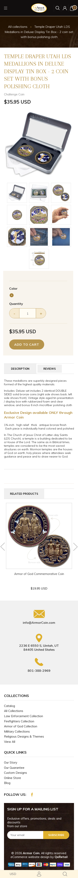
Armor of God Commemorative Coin (39, 574)
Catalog (9, 706)
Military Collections (17, 731)
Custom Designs (15, 773)
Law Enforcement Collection (23, 716)
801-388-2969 (39, 671)
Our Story (10, 762)
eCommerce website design (30, 857)
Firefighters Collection (19, 721)
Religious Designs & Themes (24, 736)
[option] (39, 145)
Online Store (12, 778)
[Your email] (38, 835)
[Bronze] (12, 295)
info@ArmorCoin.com (39, 623)
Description (20, 368)
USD (13, 874)
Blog (7, 783)
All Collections (13, 711)
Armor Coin (31, 853)
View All (9, 742)
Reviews (49, 368)
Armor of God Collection (20, 726)
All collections (17, 27)
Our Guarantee (14, 768)
